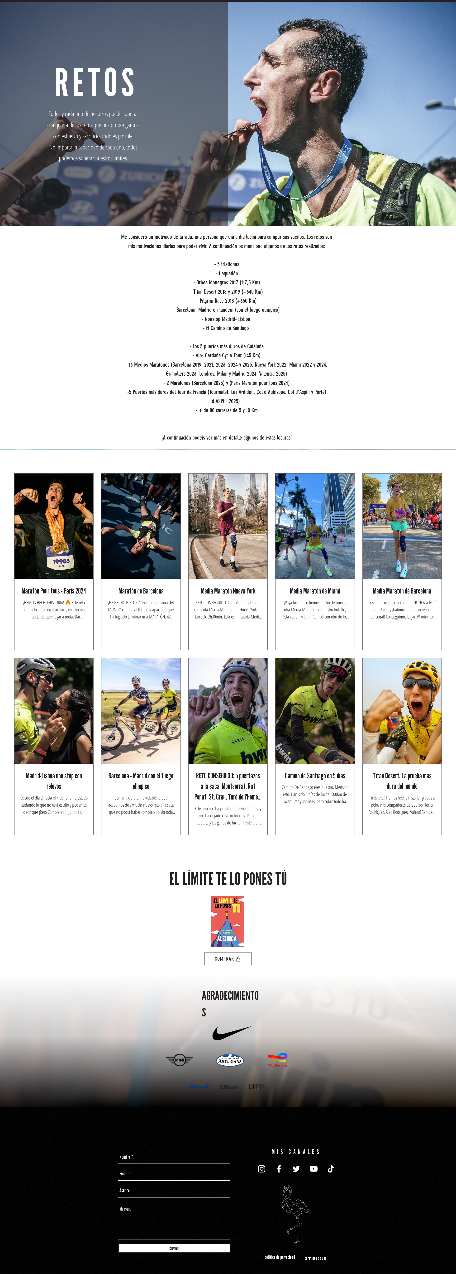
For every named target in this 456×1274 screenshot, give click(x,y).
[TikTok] (331, 1169)
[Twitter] (296, 1169)
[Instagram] (261, 1169)
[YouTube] (313, 1169)
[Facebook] (279, 1169)
